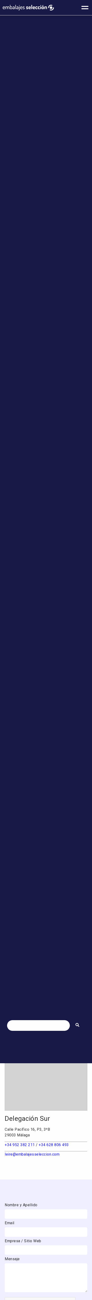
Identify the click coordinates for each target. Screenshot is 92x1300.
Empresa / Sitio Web (23, 1241)
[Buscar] (77, 1031)
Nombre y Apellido (21, 1205)
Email (9, 1223)
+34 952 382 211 (20, 1145)
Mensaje (12, 1259)
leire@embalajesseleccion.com (32, 1154)
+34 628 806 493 (54, 1145)
